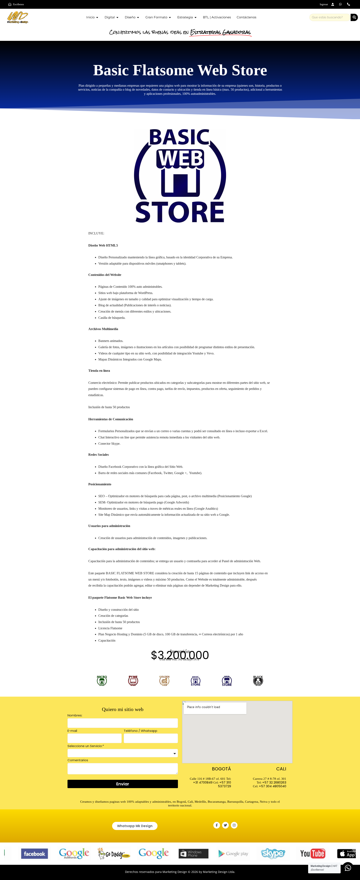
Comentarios (78, 760)
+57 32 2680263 (274, 782)
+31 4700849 (202, 782)
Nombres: (75, 715)
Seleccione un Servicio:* (86, 746)
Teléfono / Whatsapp (140, 731)
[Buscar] (354, 17)
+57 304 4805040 (272, 786)
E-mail (72, 731)
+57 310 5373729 (224, 784)
